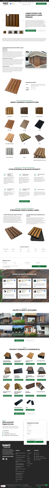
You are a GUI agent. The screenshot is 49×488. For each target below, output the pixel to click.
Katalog (32, 2)
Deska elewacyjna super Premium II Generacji (21, 461)
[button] (3, 20)
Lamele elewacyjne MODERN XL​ (20, 457)
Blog (27, 4)
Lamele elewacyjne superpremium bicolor (20, 453)
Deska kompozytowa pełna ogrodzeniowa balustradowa (20, 464)
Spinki (16, 481)
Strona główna (20, 2)
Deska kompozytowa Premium (20, 471)
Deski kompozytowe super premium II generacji (19, 474)
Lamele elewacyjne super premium (21, 455)
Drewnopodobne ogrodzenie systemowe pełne (20, 467)
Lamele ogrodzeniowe (19, 459)
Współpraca (24, 4)
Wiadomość (38, 262)
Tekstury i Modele (29, 463)
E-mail (15, 262)
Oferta (26, 2)
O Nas (24, 2)
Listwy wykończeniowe (19, 477)
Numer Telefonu (27, 262)
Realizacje (29, 2)
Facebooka (30, 276)
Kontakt (29, 4)
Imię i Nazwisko (4, 262)
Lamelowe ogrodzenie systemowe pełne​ (20, 469)
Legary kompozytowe (19, 479)
